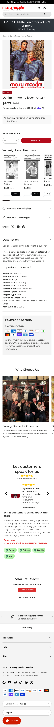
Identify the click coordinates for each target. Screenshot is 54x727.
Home (5, 36)
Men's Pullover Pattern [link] (31, 182)
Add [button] (15, 194)
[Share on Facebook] (18, 227)
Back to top (27, 628)
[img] (27, 475)
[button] (44, 14)
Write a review (27, 589)
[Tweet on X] (12, 227)
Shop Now (42, 2)
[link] (12, 166)
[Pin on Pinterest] (23, 227)
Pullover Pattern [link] (8, 182)
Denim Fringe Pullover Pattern (21, 36)
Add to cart (36, 140)
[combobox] (27, 14)
